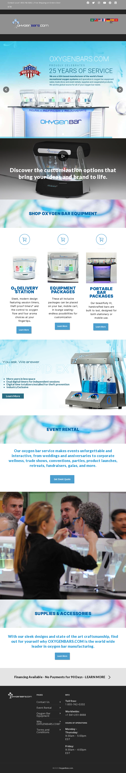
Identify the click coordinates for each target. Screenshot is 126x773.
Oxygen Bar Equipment (44, 715)
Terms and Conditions (43, 731)
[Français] (104, 19)
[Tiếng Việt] (116, 19)
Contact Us (43, 702)
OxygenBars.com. (66, 768)
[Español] (112, 19)
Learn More (13, 396)
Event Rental (44, 707)
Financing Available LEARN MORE (59, 677)
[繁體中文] (96, 19)
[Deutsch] (108, 19)
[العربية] (92, 19)
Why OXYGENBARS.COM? (48, 723)
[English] (100, 19)
